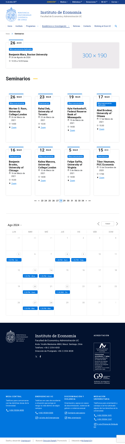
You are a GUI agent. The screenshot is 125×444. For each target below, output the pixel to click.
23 (42, 201)
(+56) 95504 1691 (104, 415)
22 (67, 286)
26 (53, 201)
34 (83, 201)
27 (57, 201)
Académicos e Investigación (56, 26)
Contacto (87, 26)
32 (76, 201)
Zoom (13, 127)
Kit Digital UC (86, 441)
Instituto (19, 26)
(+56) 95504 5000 (46, 413)
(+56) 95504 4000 (16, 410)
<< (35, 201)
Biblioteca (76, 2)
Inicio (10, 26)
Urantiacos (25, 441)
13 (35, 270)
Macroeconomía (17, 103)
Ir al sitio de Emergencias (49, 418)
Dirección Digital (49, 441)
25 (49, 201)
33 (79, 201)
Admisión (51, 2)
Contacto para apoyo (76, 413)
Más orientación (74, 418)
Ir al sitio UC (10, 2)
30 (68, 201)
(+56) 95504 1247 (104, 419)
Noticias (76, 26)
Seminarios (44, 103)
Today (107, 224)
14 (51, 270)
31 (72, 201)
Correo (115, 2)
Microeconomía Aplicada (21, 49)
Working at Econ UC (102, 26)
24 (46, 201)
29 (64, 201)
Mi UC (103, 2)
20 (35, 286)
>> (90, 201)
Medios (64, 2)
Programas (32, 26)
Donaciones (91, 2)
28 (51, 303)
